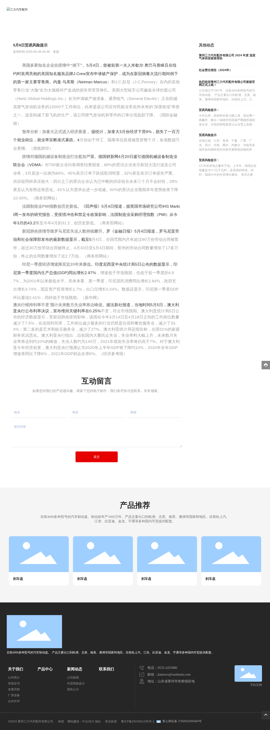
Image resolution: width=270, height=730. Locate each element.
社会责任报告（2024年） (215, 70)
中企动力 (88, 721)
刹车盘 (18, 578)
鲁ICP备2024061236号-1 (137, 721)
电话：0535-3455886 (162, 667)
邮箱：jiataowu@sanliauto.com (168, 674)
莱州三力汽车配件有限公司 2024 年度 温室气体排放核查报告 (227, 57)
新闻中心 (27, 25)
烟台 (98, 721)
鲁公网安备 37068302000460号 (182, 721)
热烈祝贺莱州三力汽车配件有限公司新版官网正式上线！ (227, 83)
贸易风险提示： (214, 110)
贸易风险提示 (47, 25)
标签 (61, 721)
